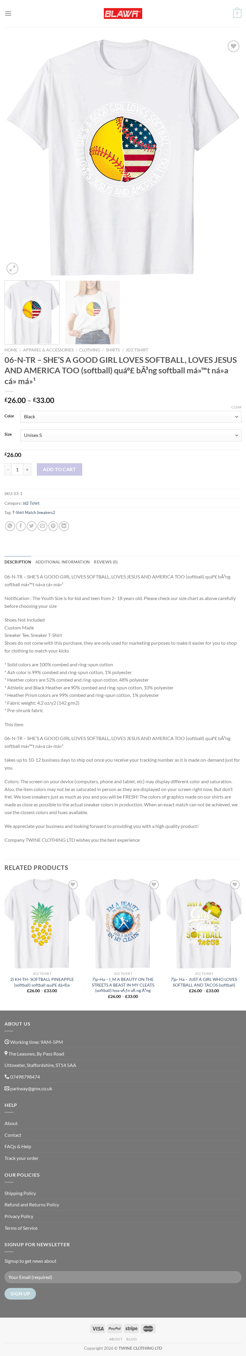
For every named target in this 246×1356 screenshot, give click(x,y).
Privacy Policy (18, 1216)
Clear (236, 407)
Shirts (113, 350)
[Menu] (8, 13)
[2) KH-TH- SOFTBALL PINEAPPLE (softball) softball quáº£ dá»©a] (42, 924)
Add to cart (59, 469)
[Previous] (16, 157)
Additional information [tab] (62, 562)
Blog (131, 1339)
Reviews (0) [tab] (106, 562)
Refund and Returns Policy (31, 1204)
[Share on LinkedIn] (64, 526)
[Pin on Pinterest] (53, 526)
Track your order (21, 1158)
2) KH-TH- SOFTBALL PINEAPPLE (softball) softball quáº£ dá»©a (42, 982)
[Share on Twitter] (32, 526)
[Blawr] (123, 13)
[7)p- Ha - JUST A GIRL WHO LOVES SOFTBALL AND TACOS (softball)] (204, 924)
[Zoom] (12, 268)
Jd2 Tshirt (137, 350)
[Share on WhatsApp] (10, 526)
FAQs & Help (17, 1146)
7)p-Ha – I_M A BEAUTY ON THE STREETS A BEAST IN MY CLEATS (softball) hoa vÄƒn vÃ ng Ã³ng (123, 985)
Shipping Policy (20, 1193)
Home (10, 350)
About (11, 1123)
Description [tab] (17, 562)
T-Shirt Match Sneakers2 (33, 512)
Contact (12, 1135)
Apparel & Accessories (48, 350)
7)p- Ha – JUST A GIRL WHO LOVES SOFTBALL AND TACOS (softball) (204, 982)
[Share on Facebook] (21, 526)
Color (9, 416)
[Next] (229, 157)
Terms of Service (21, 1228)
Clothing (89, 350)
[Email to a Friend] (42, 526)
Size (8, 434)
